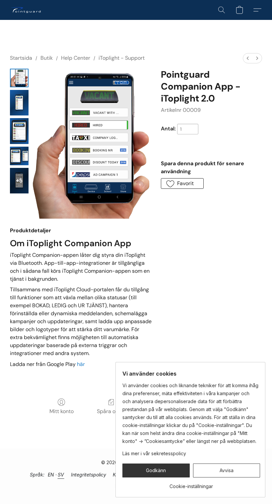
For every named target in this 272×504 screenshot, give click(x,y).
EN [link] (51, 474)
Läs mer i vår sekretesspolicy (154, 453)
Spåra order (111, 411)
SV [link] (61, 474)
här (81, 364)
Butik (46, 57)
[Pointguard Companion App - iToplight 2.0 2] (19, 131)
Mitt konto (61, 411)
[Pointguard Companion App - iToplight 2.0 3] (19, 156)
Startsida (21, 57)
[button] (26, 10)
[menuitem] (247, 58)
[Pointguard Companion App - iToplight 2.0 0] (19, 78)
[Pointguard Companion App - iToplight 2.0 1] (19, 102)
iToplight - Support (122, 57)
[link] (191, 483)
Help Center (75, 57)
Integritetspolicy (88, 474)
